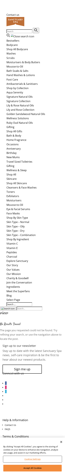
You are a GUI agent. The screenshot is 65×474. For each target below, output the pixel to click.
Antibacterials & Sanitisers (22, 84)
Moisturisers (13, 200)
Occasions (12, 144)
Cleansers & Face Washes (21, 187)
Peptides (11, 252)
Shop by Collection (17, 88)
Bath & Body (13, 135)
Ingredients (13, 287)
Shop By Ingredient (17, 239)
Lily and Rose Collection (20, 109)
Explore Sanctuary (17, 261)
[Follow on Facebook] (6, 383)
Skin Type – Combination (21, 235)
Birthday (11, 153)
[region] (32, 455)
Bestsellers (12, 40)
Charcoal (11, 256)
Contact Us (10, 425)
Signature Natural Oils (19, 96)
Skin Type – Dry (15, 230)
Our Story (12, 265)
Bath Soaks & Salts (17, 71)
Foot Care (12, 79)
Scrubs (10, 58)
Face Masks (13, 213)
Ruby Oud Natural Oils (19, 122)
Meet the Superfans (18, 291)
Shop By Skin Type (17, 217)
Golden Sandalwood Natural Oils (25, 114)
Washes (11, 53)
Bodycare (12, 45)
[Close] (61, 441)
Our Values (13, 269)
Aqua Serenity (14, 92)
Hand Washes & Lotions (20, 75)
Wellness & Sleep (16, 170)
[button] (36, 30)
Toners (10, 192)
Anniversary (13, 148)
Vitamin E (12, 248)
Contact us (12, 15)
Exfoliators (12, 196)
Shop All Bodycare (17, 49)
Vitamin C (12, 243)
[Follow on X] (6, 391)
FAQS (7, 429)
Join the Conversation (19, 282)
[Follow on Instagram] (6, 387)
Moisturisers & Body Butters (23, 62)
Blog (9, 295)
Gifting (10, 127)
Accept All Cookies (32, 468)
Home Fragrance (16, 140)
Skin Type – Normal (17, 222)
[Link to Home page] (15, 25)
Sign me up (22, 369)
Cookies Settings (32, 459)
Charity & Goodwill (17, 278)
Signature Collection (18, 101)
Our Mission (13, 274)
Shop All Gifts (14, 131)
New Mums (13, 157)
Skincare (11, 179)
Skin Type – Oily (15, 226)
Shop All (11, 174)
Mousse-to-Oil (14, 66)
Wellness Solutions (17, 118)
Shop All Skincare (16, 183)
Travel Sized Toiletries (19, 161)
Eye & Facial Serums (18, 209)
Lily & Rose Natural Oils (20, 105)
